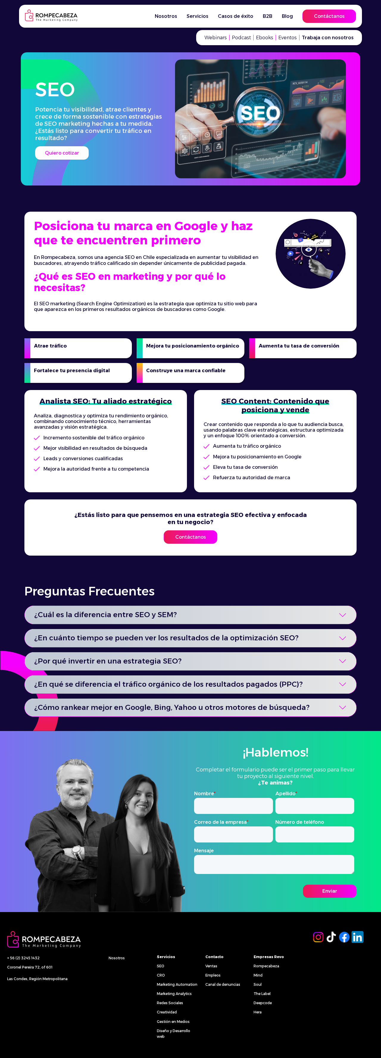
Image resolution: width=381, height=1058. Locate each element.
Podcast (241, 37)
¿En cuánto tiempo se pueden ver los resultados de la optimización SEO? (166, 637)
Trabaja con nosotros (328, 37)
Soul (258, 984)
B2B (267, 16)
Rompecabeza (266, 966)
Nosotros (117, 958)
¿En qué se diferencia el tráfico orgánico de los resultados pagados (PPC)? (168, 684)
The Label (262, 993)
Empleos (213, 975)
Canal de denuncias (222, 984)
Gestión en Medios (173, 1021)
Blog (287, 16)
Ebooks (264, 37)
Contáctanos (329, 16)
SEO (160, 966)
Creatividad (167, 1012)
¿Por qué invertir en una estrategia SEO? (108, 661)
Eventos (287, 37)
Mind (258, 975)
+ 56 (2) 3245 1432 (23, 958)
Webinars (215, 37)
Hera (258, 1012)
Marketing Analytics (174, 993)
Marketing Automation (177, 984)
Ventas (211, 966)
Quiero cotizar (62, 153)
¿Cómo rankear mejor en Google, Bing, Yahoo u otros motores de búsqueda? (172, 707)
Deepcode (263, 1003)
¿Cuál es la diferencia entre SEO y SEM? (105, 614)
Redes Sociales (170, 1003)
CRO (161, 975)
